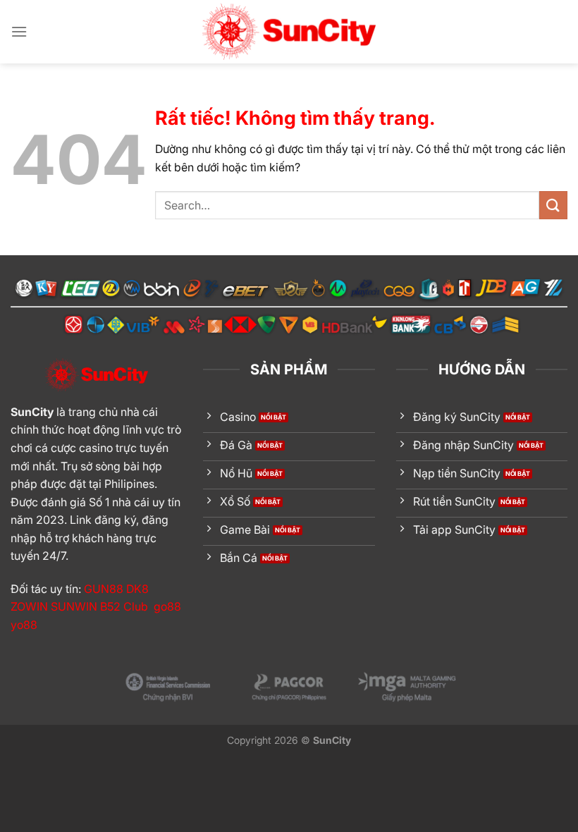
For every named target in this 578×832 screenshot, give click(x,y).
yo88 (24, 625)
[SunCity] (289, 31)
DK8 (137, 589)
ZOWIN (29, 606)
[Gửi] (553, 205)
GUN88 (103, 589)
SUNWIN (74, 606)
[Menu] (19, 31)
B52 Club (124, 606)
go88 (167, 606)
